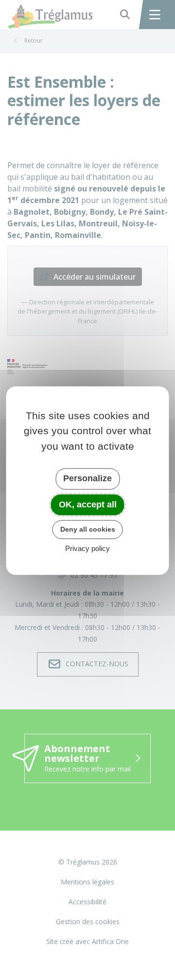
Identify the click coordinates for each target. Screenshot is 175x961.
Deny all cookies (87, 529)
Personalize (87, 478)
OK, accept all (88, 504)
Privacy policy (87, 548)
